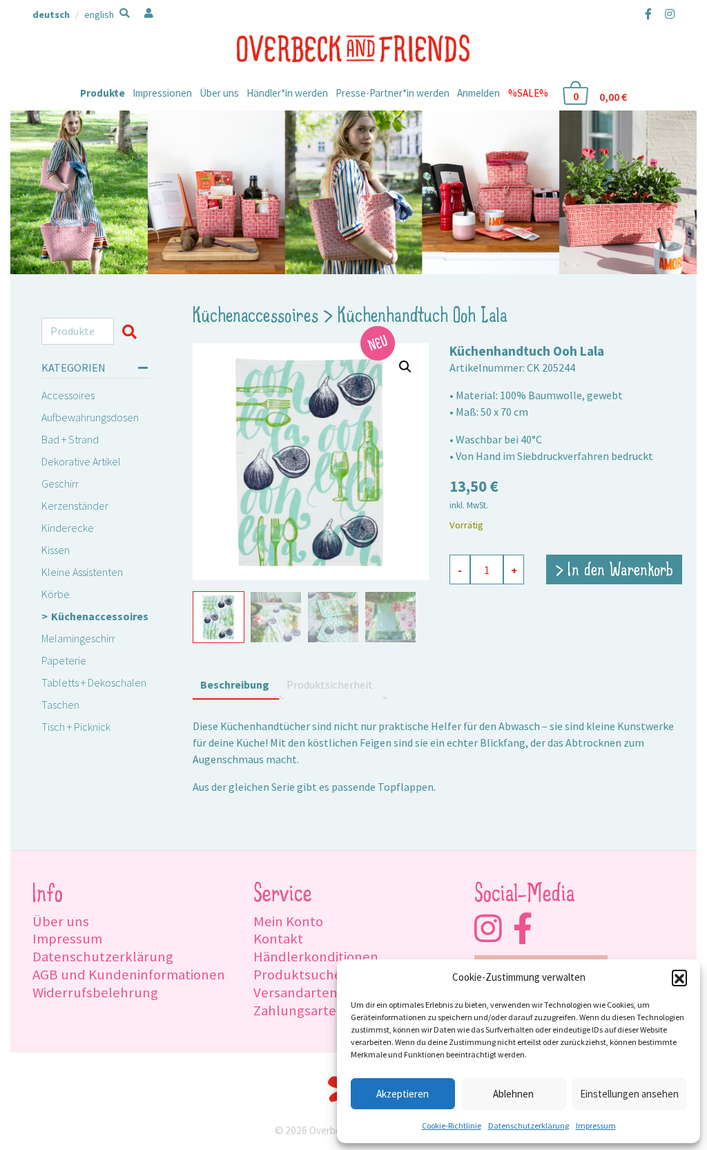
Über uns (219, 92)
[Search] (132, 331)
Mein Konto (288, 921)
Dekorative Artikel (81, 461)
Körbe (55, 594)
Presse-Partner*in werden (392, 92)
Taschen (60, 704)
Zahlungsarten (299, 1010)
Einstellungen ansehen (629, 1093)
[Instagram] (667, 14)
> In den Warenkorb (614, 571)
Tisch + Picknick (75, 727)
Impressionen (162, 92)
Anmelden (478, 92)
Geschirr (60, 483)
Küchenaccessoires (99, 616)
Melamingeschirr (78, 638)
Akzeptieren (402, 1093)
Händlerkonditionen (315, 957)
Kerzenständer (74, 505)
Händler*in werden (287, 92)
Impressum (596, 1125)
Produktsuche (297, 975)
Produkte (102, 92)
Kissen (55, 550)
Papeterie (63, 660)
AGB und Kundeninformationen (128, 975)
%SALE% (528, 92)
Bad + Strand (70, 439)
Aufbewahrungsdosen (90, 417)
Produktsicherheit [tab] (330, 684)
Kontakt (278, 939)
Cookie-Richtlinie (451, 1125)
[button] (679, 977)
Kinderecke (67, 528)
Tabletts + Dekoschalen (93, 682)
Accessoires (68, 395)
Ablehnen (513, 1093)
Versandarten (295, 993)
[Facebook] (648, 14)
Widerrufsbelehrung (95, 993)
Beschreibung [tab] (234, 684)
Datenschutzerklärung (528, 1125)
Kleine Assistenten (82, 572)
